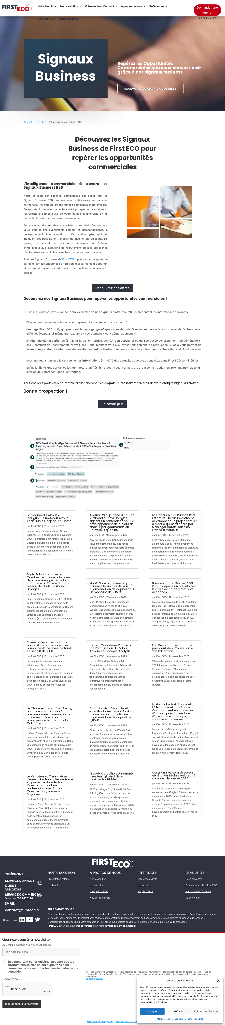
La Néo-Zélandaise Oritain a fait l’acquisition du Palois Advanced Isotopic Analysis (110, 648)
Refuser (178, 1011)
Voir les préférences (206, 1011)
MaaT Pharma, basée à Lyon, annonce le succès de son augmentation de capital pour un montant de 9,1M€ (111, 587)
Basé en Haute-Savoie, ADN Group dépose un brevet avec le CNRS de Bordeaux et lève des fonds (174, 587)
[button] (218, 980)
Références (156, 6)
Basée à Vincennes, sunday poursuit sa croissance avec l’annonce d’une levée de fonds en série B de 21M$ (50, 646)
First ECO (68, 259)
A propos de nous (131, 6)
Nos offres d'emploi (100, 897)
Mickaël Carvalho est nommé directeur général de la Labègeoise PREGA (111, 776)
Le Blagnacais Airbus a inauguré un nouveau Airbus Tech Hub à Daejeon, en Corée (49, 518)
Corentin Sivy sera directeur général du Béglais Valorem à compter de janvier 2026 (173, 775)
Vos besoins (54, 885)
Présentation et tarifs (59, 878)
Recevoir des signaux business (150, 88)
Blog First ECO (46, 18)
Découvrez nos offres (112, 288)
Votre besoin (45, 6)
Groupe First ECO (99, 891)
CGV (110, 1021)
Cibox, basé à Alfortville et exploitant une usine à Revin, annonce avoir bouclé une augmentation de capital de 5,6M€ (110, 714)
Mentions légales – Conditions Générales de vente (180, 1019)
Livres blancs (145, 885)
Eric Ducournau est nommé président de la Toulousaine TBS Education (172, 648)
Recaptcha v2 (12, 979)
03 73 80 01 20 (25, 898)
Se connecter (192, 897)
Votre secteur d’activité (99, 6)
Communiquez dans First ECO (201, 885)
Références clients (147, 878)
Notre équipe (96, 885)
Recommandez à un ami (198, 891)
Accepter (152, 1011)
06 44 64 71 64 (13, 889)
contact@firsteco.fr (22, 910)
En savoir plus (113, 404)
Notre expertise (98, 878)
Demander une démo (207, 10)
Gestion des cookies (127, 1021)
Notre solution (69, 6)
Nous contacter (68, 18)
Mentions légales (96, 1021)
